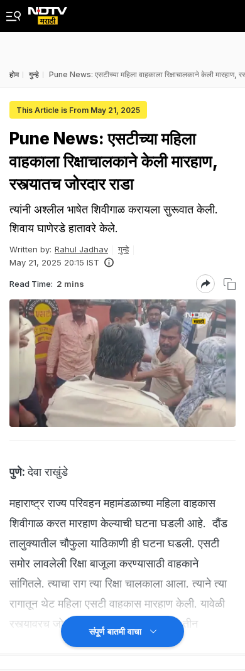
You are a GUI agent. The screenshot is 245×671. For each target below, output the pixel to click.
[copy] (230, 284)
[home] (47, 12)
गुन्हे (123, 249)
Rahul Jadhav (81, 249)
